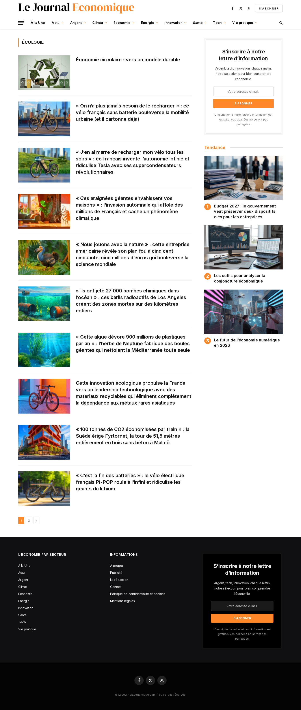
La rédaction (119, 580)
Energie (147, 23)
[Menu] (21, 23)
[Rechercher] (281, 23)
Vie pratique (242, 23)
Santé (198, 23)
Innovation (173, 23)
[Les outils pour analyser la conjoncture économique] (243, 247)
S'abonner (269, 8)
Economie (121, 23)
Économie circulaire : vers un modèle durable (128, 59)
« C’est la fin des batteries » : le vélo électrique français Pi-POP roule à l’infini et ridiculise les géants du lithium (130, 482)
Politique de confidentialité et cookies (138, 594)
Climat (97, 23)
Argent (76, 23)
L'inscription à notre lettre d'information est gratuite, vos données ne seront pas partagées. (243, 119)
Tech (217, 23)
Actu (55, 23)
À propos (117, 565)
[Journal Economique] (76, 8)
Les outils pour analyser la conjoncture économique (239, 278)
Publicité (116, 572)
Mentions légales (122, 601)
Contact (115, 587)
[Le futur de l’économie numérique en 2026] (243, 312)
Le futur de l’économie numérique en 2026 (247, 343)
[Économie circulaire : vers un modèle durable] (44, 72)
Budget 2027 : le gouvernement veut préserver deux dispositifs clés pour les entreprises (245, 211)
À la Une (38, 23)
